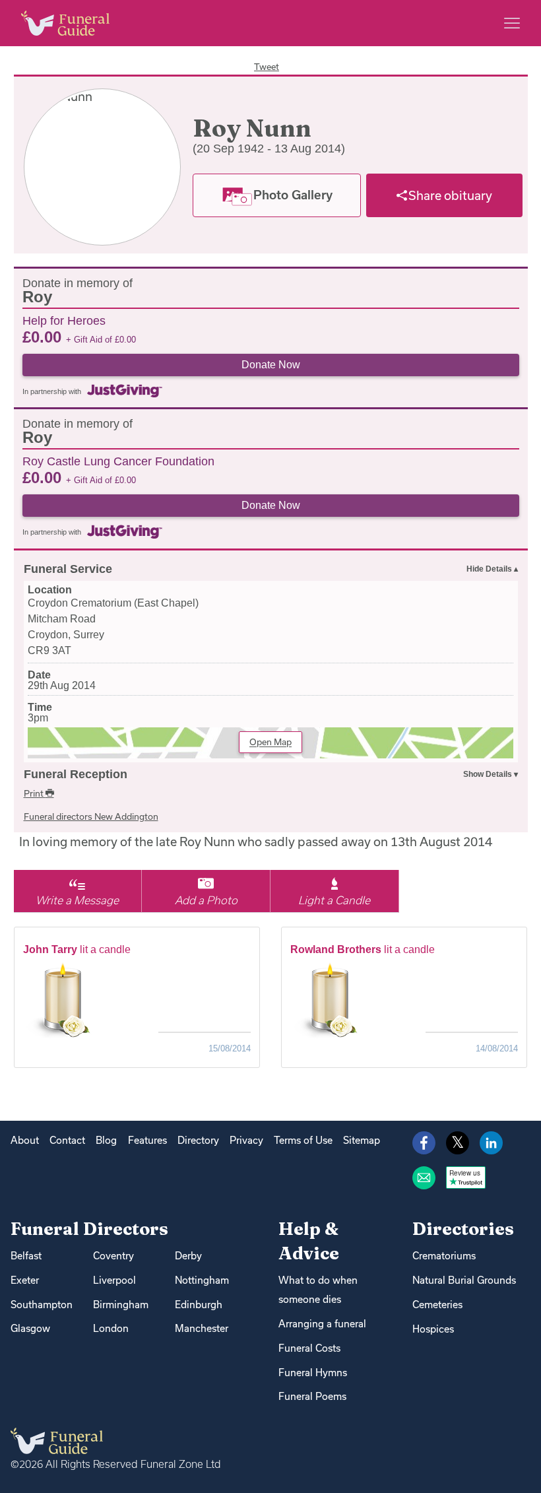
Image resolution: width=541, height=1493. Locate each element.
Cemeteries (437, 1304)
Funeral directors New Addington (91, 816)
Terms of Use (303, 1140)
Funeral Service (68, 569)
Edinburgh (198, 1304)
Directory (198, 1140)
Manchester (201, 1328)
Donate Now (270, 364)
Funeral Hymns (312, 1372)
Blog (106, 1140)
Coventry (113, 1255)
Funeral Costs (309, 1348)
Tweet (266, 66)
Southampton (42, 1304)
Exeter (25, 1280)
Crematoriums (444, 1255)
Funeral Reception (75, 774)
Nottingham (202, 1280)
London (111, 1328)
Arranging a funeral (322, 1323)
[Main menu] (512, 23)
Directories (463, 1229)
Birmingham (120, 1304)
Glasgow (30, 1328)
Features (147, 1140)
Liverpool (114, 1280)
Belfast (26, 1255)
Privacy (246, 1140)
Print (35, 793)
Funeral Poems (312, 1396)
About (25, 1140)
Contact (67, 1140)
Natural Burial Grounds (464, 1280)
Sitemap (361, 1140)
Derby (188, 1255)
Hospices (433, 1329)
